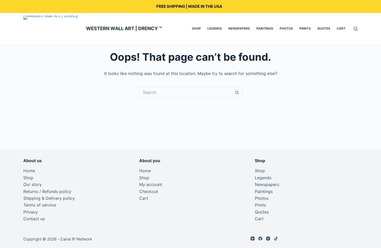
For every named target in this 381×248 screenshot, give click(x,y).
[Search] (356, 29)
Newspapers (239, 28)
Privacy (30, 212)
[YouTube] (253, 238)
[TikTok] (276, 238)
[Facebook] (260, 238)
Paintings (264, 28)
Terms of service (39, 205)
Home (29, 170)
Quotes (323, 28)
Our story (32, 184)
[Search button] (237, 92)
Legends (214, 28)
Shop (196, 28)
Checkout (148, 191)
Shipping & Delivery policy (49, 198)
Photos (286, 28)
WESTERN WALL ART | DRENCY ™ (124, 28)
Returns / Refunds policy (47, 191)
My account (150, 184)
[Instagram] (268, 238)
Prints (305, 28)
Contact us (34, 218)
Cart (341, 28)
